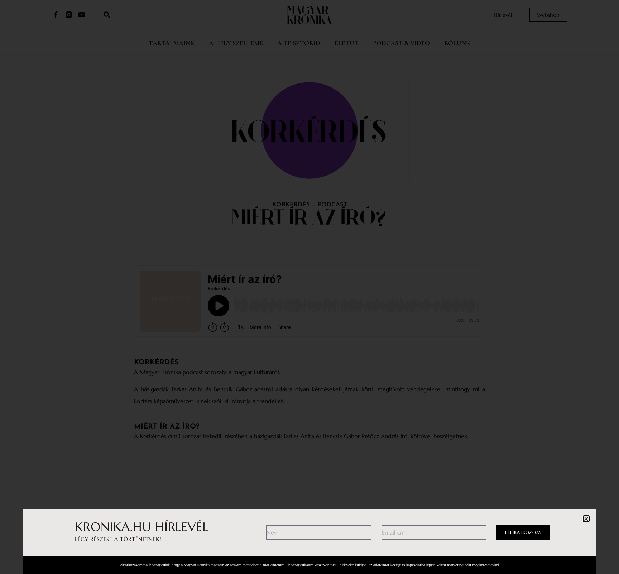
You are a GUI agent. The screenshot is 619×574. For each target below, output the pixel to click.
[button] (586, 518)
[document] (309, 287)
